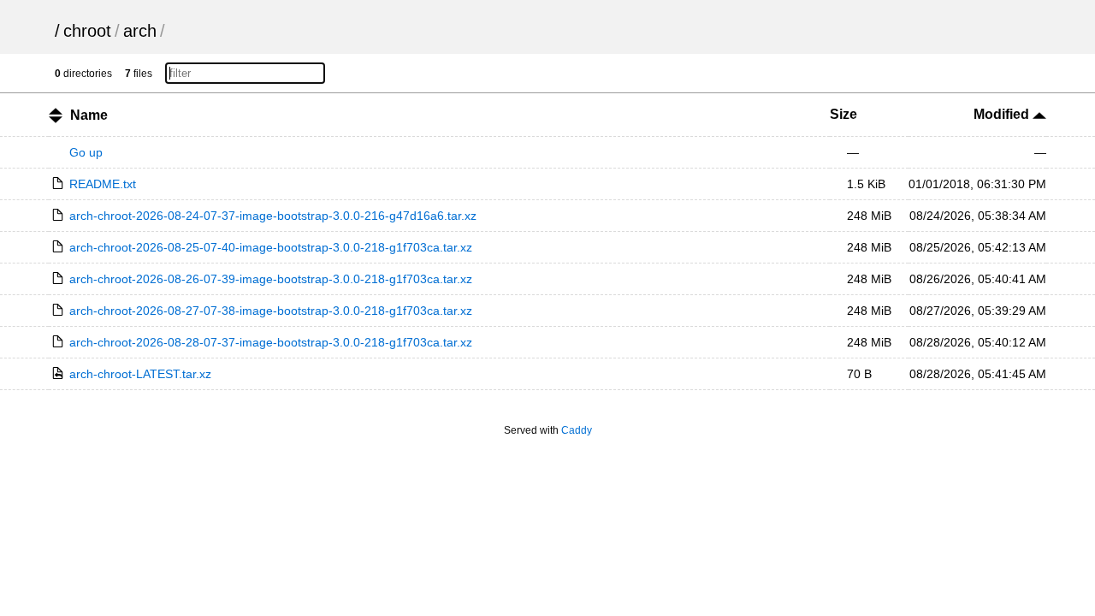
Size (843, 114)
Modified (1003, 114)
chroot (87, 30)
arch (140, 30)
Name (89, 115)
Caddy (576, 430)
